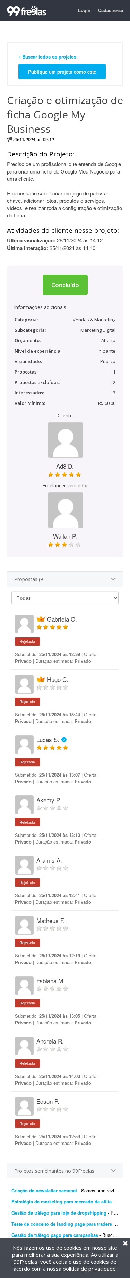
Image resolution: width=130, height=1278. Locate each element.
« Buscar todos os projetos (47, 56)
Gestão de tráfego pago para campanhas (54, 1235)
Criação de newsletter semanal (44, 1190)
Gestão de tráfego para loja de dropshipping (58, 1212)
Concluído (65, 285)
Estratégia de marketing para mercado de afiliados (65, 1201)
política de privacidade (89, 1268)
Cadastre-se (110, 10)
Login (84, 10)
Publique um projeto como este (62, 71)
